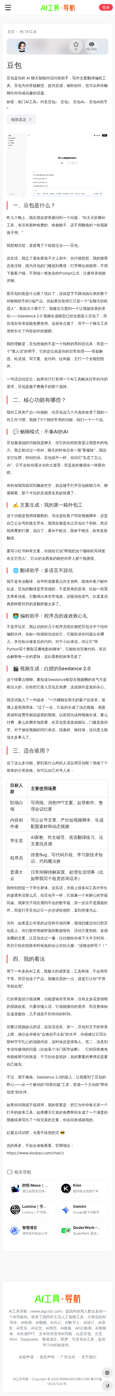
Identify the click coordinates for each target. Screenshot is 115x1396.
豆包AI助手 (98, 101)
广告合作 (67, 1357)
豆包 (64, 101)
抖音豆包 (47, 101)
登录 (106, 7)
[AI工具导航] (58, 7)
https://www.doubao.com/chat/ (34, 1153)
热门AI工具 (28, 31)
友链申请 (26, 1357)
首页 (10, 31)
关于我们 (88, 1357)
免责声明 (47, 1357)
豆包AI (78, 101)
